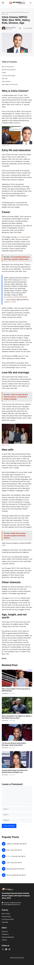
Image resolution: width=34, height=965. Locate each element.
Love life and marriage (8, 75)
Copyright (5, 922)
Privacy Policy (6, 916)
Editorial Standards (8, 937)
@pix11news (22, 280)
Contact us (5, 934)
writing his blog (14, 598)
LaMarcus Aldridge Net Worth (16, 844)
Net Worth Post (19, 957)
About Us (5, 931)
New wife (4, 78)
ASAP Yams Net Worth (14, 850)
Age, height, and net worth (10, 84)
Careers (4, 940)
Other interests (6, 81)
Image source (5, 145)
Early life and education (9, 69)
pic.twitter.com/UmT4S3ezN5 (15, 297)
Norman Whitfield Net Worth (16, 875)
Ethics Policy (6, 913)
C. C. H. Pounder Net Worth (15, 856)
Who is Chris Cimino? (8, 66)
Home (3, 12)
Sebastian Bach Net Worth (15, 869)
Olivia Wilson (5, 693)
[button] (30, 2)
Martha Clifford (11, 27)
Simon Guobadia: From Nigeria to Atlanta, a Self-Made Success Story (17, 717)
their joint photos (17, 522)
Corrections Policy (8, 919)
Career (4, 72)
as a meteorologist (23, 237)
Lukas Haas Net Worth (14, 863)
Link (25, 28)
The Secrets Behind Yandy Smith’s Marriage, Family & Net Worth (14, 744)
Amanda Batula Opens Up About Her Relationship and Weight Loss (15, 771)
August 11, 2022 (10, 302)
